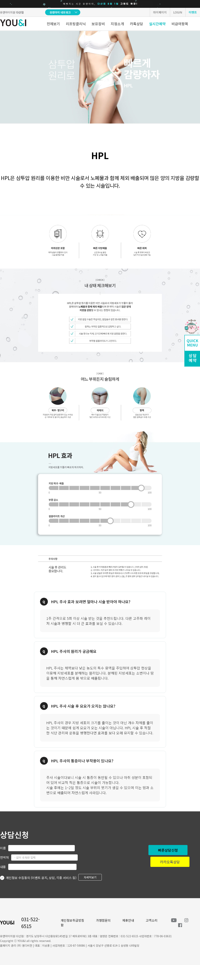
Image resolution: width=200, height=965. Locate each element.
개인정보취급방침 (72, 920)
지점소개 (117, 23)
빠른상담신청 (168, 850)
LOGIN (177, 12)
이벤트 (193, 12)
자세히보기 (90, 877)
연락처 (4, 857)
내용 (3, 866)
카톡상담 (136, 23)
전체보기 (53, 23)
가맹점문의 (103, 920)
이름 (3, 848)
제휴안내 (128, 920)
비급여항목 (179, 23)
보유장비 (98, 23)
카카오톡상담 (170, 861)
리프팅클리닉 (76, 23)
